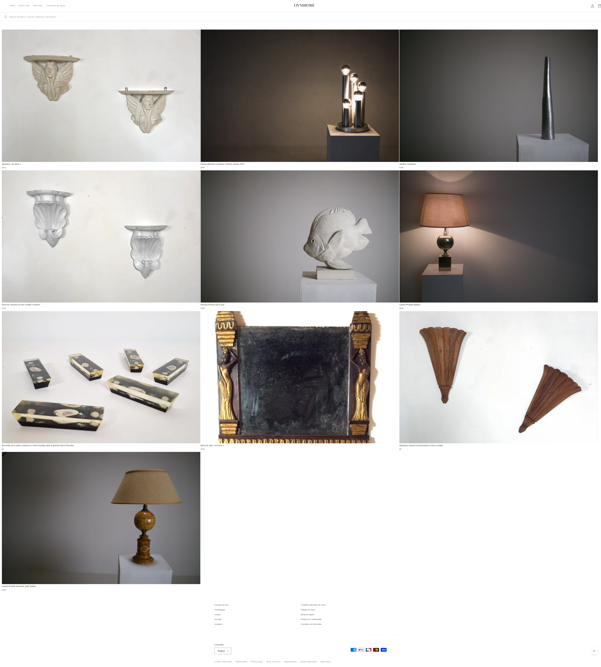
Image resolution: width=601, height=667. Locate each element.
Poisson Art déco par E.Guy (213, 305)
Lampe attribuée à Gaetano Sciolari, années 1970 (222, 164)
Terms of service (273, 662)
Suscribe (218, 619)
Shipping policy (290, 662)
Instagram (218, 624)
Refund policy (241, 662)
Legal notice (325, 662)
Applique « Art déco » (11, 164)
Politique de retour (308, 610)
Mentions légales (307, 615)
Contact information (308, 662)
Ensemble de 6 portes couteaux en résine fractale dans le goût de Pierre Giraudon (38, 445)
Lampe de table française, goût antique (19, 586)
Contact (217, 615)
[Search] (6, 17)
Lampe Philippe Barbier (409, 305)
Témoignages (219, 610)
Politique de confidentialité (311, 619)
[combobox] (303, 16)
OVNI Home (227, 662)
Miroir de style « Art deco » (212, 445)
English (221, 651)
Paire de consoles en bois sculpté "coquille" (21, 305)
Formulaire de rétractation (311, 624)
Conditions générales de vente (313, 605)
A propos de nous (221, 605)
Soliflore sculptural (407, 164)
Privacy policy (257, 662)
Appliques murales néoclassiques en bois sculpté (421, 445)
